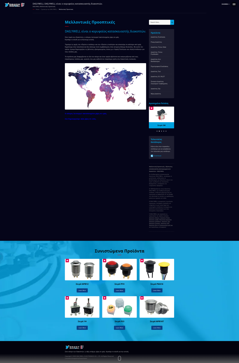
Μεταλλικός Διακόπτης (165, 219)
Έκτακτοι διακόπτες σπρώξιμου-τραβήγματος (159, 82)
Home (37, 9)
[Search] (172, 22)
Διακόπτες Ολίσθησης (155, 221)
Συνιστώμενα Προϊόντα (119, 250)
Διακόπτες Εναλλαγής (158, 37)
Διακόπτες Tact (156, 71)
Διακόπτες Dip (155, 88)
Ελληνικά (225, 4)
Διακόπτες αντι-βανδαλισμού (156, 60)
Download (157, 156)
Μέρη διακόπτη (156, 94)
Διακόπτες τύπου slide (158, 47)
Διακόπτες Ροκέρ (165, 217)
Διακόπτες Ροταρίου (154, 223)
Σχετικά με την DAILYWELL (49, 9)
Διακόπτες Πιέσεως (154, 217)
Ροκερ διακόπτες (156, 42)
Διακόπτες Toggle (154, 219)
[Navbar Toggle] (234, 4)
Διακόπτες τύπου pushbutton (156, 53)
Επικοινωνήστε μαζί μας (166, 225)
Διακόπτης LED (165, 223)
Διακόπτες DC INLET (158, 76)
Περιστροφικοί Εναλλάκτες (159, 66)
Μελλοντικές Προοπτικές (66, 9)
